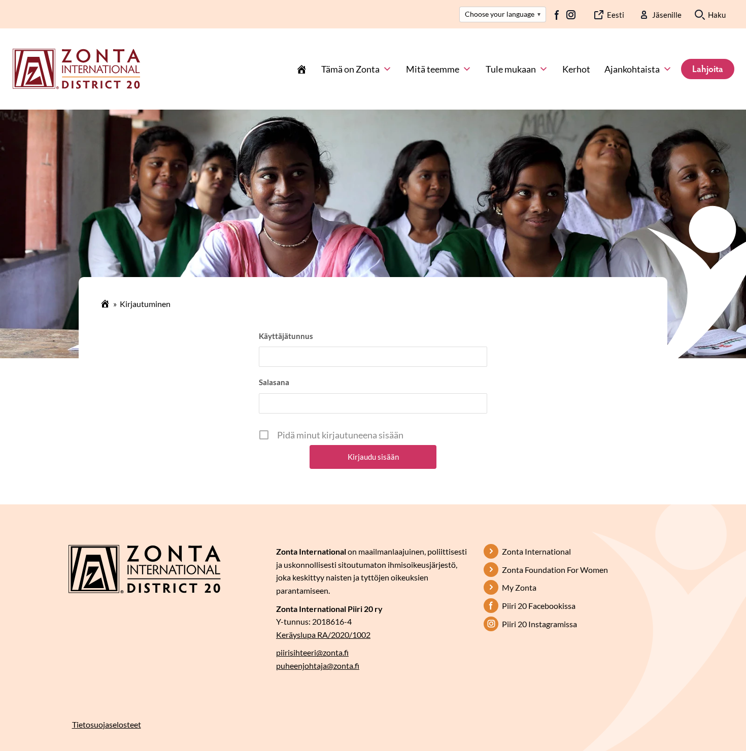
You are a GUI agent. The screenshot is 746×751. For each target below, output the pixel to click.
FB (557, 15)
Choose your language (502, 14)
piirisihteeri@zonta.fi (312, 652)
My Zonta (519, 587)
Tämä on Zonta (350, 69)
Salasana (274, 382)
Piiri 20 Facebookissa (538, 605)
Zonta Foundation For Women (555, 569)
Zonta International (536, 551)
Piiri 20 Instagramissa (539, 624)
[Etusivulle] (76, 68)
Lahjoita (707, 68)
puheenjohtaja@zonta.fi (317, 665)
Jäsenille (667, 14)
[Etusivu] (301, 69)
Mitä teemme (432, 69)
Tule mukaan (511, 69)
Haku (717, 14)
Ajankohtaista (632, 69)
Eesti (615, 14)
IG (571, 15)
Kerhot (576, 69)
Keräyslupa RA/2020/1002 (323, 634)
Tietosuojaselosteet (106, 724)
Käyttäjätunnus (286, 335)
